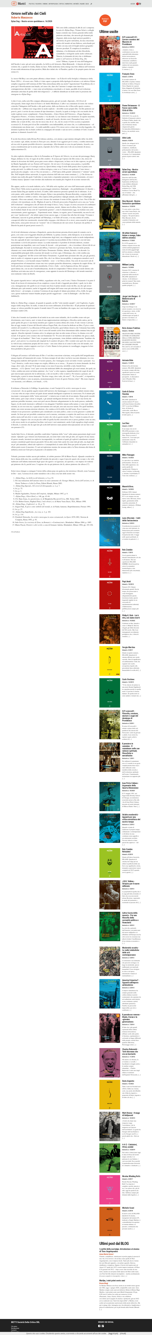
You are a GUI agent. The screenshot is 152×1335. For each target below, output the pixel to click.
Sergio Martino (128, 647)
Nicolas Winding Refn (131, 1176)
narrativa (68, 4)
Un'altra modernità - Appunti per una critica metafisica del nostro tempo (131, 818)
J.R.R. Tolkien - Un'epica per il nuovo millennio (130, 883)
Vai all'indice (15, 532)
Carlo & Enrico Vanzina (128, 392)
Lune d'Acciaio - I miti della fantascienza (131, 519)
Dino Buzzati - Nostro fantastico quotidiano (131, 202)
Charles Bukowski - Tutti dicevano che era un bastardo (130, 1051)
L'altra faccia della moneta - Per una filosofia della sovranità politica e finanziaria (130, 918)
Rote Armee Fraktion (131, 328)
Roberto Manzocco (22, 17)
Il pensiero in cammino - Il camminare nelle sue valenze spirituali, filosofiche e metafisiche (131, 749)
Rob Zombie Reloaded (127, 850)
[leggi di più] (113, 1333)
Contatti (14, 1330)
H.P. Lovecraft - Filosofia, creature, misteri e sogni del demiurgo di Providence (130, 716)
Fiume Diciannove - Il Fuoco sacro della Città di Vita (130, 108)
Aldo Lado (126, 138)
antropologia (53, 4)
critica (61, 4)
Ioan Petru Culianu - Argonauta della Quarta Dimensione (130, 785)
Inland (82, 4)
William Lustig (128, 264)
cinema (45, 4)
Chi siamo (14, 1326)
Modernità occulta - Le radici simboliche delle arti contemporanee (130, 951)
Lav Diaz (125, 423)
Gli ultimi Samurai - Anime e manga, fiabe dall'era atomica (131, 235)
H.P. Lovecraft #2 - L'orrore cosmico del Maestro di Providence (130, 40)
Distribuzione (15, 1328)
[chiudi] (123, 1333)
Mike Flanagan (128, 455)
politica (31, 4)
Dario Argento (128, 1081)
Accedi (133, 4)
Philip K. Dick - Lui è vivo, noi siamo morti (131, 616)
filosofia (38, 4)
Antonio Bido (127, 360)
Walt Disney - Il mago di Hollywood (131, 1114)
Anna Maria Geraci (106, 1254)
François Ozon (128, 74)
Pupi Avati (126, 581)
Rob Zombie (127, 549)
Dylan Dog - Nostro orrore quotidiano (130, 170)
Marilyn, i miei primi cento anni (112, 1280)
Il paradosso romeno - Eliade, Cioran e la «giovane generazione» (131, 1018)
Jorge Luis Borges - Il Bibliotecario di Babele (131, 298)
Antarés (76, 4)
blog (87, 4)
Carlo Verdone (128, 679)
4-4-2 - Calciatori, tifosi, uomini (129, 1145)
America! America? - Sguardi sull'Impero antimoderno (130, 982)
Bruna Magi (103, 1283)
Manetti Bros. (128, 486)
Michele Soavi (128, 1208)
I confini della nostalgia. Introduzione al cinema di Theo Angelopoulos (119, 1250)
